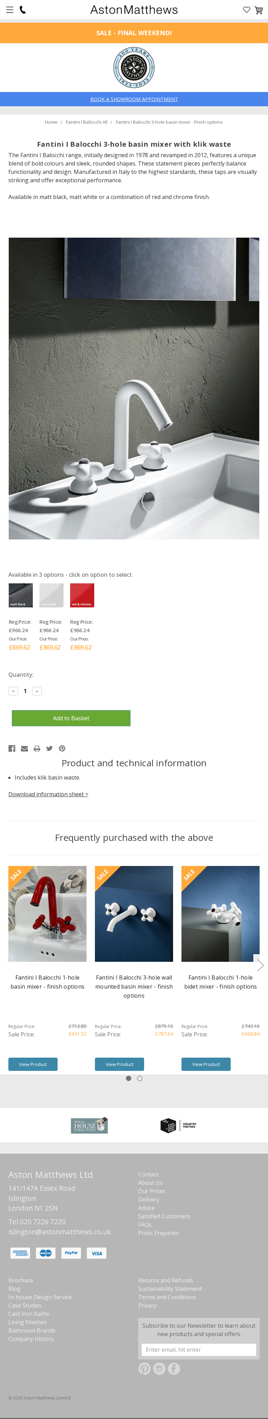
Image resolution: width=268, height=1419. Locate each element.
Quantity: (21, 674)
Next (260, 965)
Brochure (20, 1280)
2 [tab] (139, 1078)
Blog (14, 1289)
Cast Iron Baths (28, 1314)
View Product (33, 1064)
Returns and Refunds (165, 1280)
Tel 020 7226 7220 (37, 1221)
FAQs (144, 1224)
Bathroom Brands (31, 1330)
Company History (31, 1339)
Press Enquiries (158, 1233)
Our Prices (151, 1191)
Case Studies (25, 1305)
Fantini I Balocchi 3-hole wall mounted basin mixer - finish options (134, 986)
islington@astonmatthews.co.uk (59, 1231)
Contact (148, 1174)
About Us (150, 1183)
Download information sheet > (48, 794)
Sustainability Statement (170, 1289)
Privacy (147, 1305)
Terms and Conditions (167, 1297)
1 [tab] (128, 1078)
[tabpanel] (47, 970)
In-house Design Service (40, 1297)
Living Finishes (27, 1322)
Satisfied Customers (164, 1216)
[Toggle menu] (9, 9)
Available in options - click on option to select (70, 574)
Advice (146, 1208)
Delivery (148, 1199)
